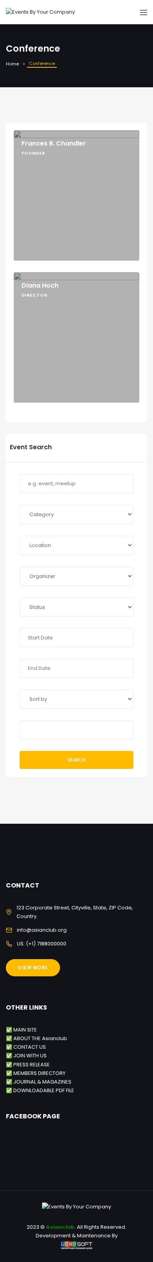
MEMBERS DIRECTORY (39, 1073)
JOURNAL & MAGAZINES (42, 1082)
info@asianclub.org (42, 930)
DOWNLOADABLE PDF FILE (43, 1090)
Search (76, 759)
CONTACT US (29, 1047)
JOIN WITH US (30, 1055)
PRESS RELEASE (31, 1064)
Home (12, 64)
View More (33, 967)
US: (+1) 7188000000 (41, 943)
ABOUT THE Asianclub (40, 1038)
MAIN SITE (25, 1029)
